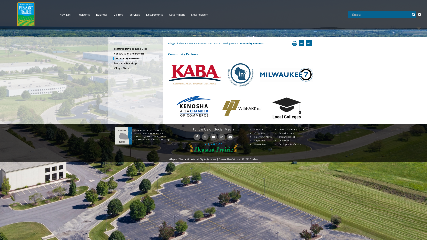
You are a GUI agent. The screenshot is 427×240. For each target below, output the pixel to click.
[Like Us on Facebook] (196, 137)
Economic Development (223, 43)
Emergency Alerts (263, 136)
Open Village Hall (287, 136)
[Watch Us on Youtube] (213, 137)
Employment (260, 140)
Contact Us (259, 133)
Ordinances (285, 140)
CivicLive (235, 159)
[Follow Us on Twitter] (205, 137)
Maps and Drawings (125, 63)
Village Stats (121, 68)
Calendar (258, 129)
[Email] (230, 137)
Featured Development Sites (130, 48)
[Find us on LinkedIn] (222, 137)
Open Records (286, 133)
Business (203, 43)
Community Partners (127, 58)
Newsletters (260, 144)
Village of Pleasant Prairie (181, 43)
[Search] (413, 14)
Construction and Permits (129, 53)
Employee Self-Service (290, 144)
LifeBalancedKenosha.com (292, 129)
